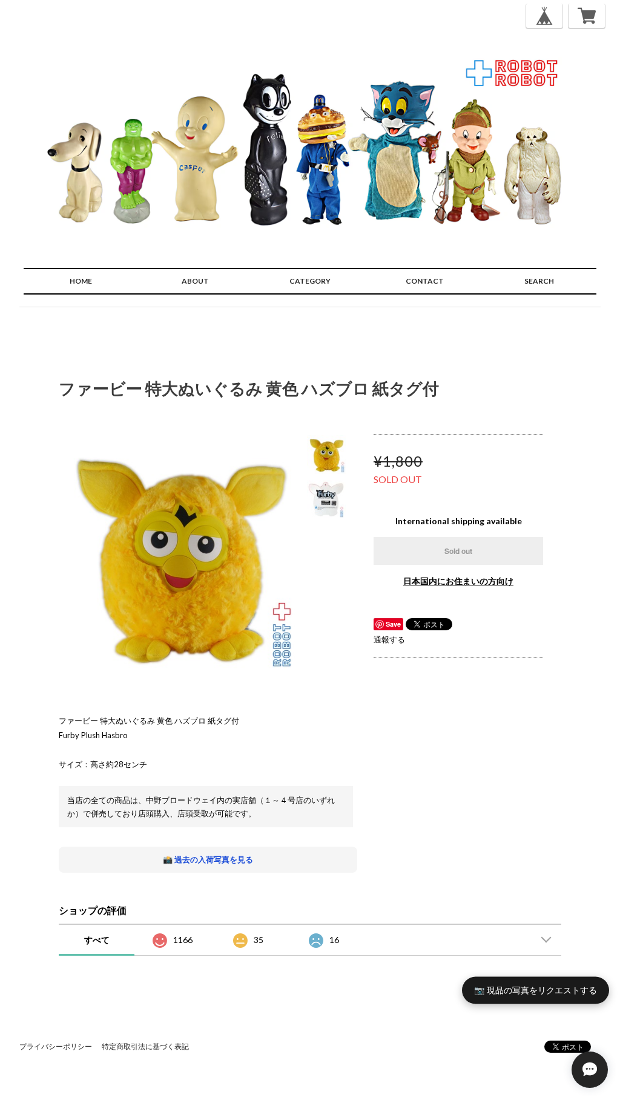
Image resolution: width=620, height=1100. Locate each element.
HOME (81, 280)
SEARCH (539, 280)
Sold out (458, 550)
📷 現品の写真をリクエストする (535, 989)
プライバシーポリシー (55, 1046)
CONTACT (425, 280)
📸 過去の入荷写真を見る (208, 859)
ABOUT (195, 280)
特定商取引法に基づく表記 (145, 1046)
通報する (389, 639)
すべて (97, 940)
